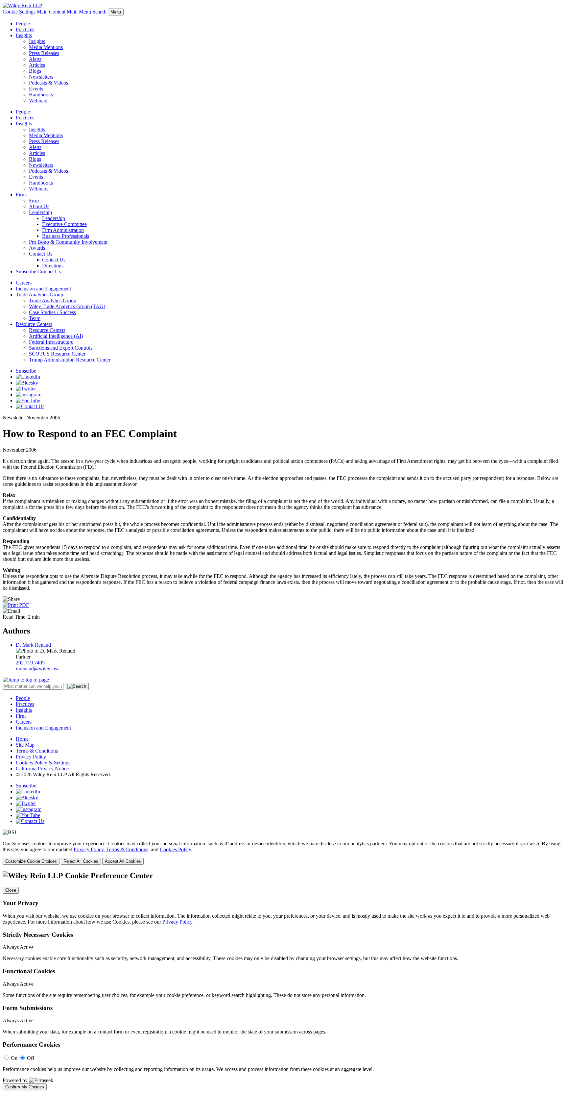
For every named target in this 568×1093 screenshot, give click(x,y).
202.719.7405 (30, 662)
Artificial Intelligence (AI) (56, 336)
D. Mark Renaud (33, 645)
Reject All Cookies (80, 861)
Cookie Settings (19, 11)
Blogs (35, 71)
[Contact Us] (30, 406)
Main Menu (79, 11)
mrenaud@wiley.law (37, 668)
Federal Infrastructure (51, 342)
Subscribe (26, 271)
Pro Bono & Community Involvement (68, 242)
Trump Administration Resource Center (69, 359)
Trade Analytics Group (39, 294)
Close (10, 890)
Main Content (51, 11)
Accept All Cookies (123, 861)
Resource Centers (34, 324)
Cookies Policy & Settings (43, 762)
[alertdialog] (284, 980)
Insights (24, 35)
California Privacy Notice (42, 768)
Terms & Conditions (37, 751)
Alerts (35, 59)
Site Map (25, 745)
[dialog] (284, 853)
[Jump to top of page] (26, 680)
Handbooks (41, 94)
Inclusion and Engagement (43, 288)
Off (30, 1058)
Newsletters (41, 77)
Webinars (38, 100)
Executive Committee (64, 224)
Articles (37, 65)
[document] (284, 980)
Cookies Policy (175, 849)
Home (22, 739)
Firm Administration (63, 230)
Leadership (40, 212)
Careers (24, 283)
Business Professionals (65, 236)
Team (34, 318)
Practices (25, 29)
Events (36, 88)
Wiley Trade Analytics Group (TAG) (67, 306)
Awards (37, 248)
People (23, 23)
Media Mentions (46, 47)
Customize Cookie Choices (31, 861)
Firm (21, 194)
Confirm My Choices (24, 1086)
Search (99, 11)
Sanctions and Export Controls (60, 348)
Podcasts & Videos (48, 83)
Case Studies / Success (52, 312)
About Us (39, 206)
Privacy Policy (31, 756)
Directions (52, 265)
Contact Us (40, 254)
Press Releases (44, 53)
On (14, 1058)
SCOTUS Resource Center (57, 354)
